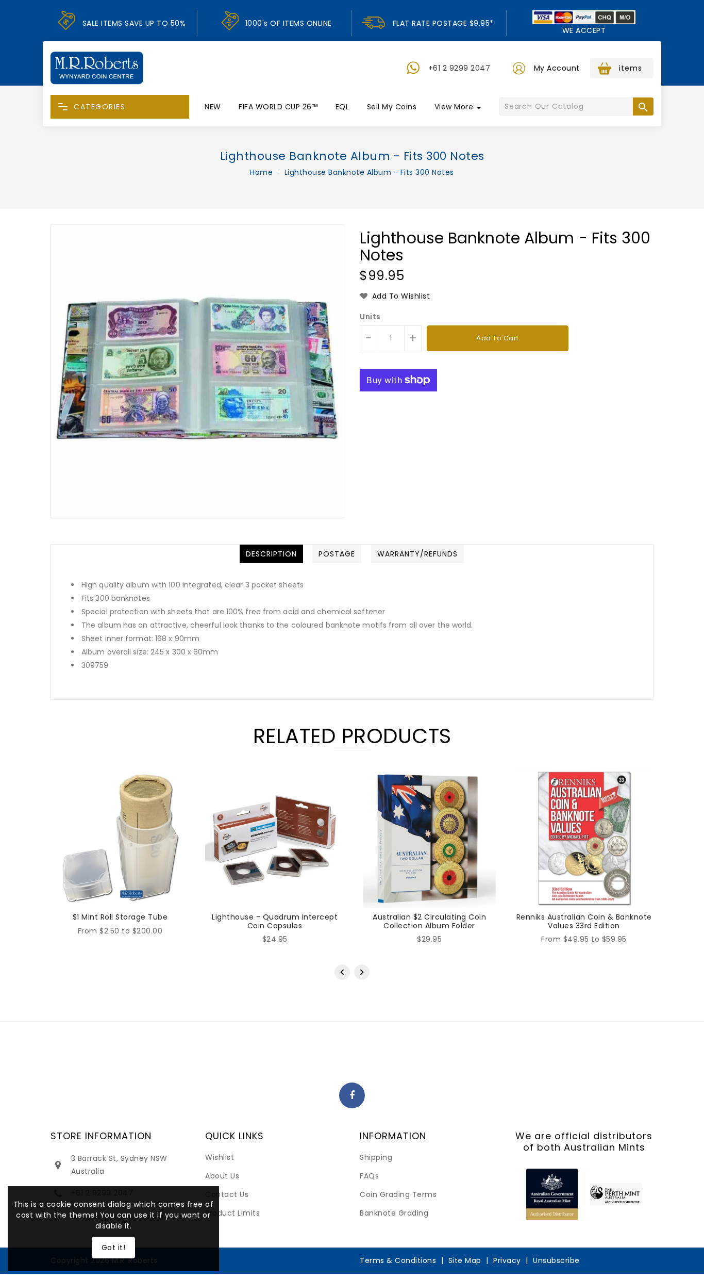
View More (454, 107)
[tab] (271, 554)
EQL (342, 107)
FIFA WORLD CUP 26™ (278, 107)
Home (261, 172)
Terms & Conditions (398, 1260)
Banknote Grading (394, 1213)
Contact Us (226, 1194)
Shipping (376, 1157)
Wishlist (219, 1157)
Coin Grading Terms (398, 1194)
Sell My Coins (392, 107)
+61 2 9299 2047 (459, 68)
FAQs (369, 1176)
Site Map (464, 1260)
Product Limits (232, 1213)
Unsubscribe (556, 1260)
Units (370, 316)
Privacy (507, 1260)
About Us (222, 1176)
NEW (213, 107)
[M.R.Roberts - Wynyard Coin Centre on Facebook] (352, 1096)
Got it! (114, 1247)
